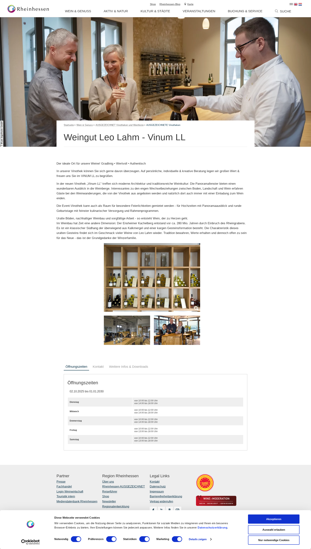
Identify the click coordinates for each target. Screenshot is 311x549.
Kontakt (98, 366)
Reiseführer (109, 491)
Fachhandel (64, 486)
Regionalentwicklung (115, 506)
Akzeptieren (273, 519)
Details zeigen (198, 539)
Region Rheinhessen (120, 476)
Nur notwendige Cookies (273, 540)
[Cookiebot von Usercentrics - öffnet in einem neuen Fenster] (30, 542)
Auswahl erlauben (273, 529)
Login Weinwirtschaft (70, 491)
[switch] (111, 539)
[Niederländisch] (300, 4)
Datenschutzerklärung (212, 527)
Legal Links (160, 476)
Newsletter (109, 501)
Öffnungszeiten (76, 366)
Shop (105, 496)
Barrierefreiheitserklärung (166, 496)
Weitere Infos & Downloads (128, 366)
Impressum (157, 491)
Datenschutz (158, 486)
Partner (63, 476)
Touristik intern (66, 496)
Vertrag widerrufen (161, 501)
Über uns (108, 481)
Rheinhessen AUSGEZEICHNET (123, 486)
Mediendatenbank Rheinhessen (77, 501)
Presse (61, 481)
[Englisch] (296, 4)
